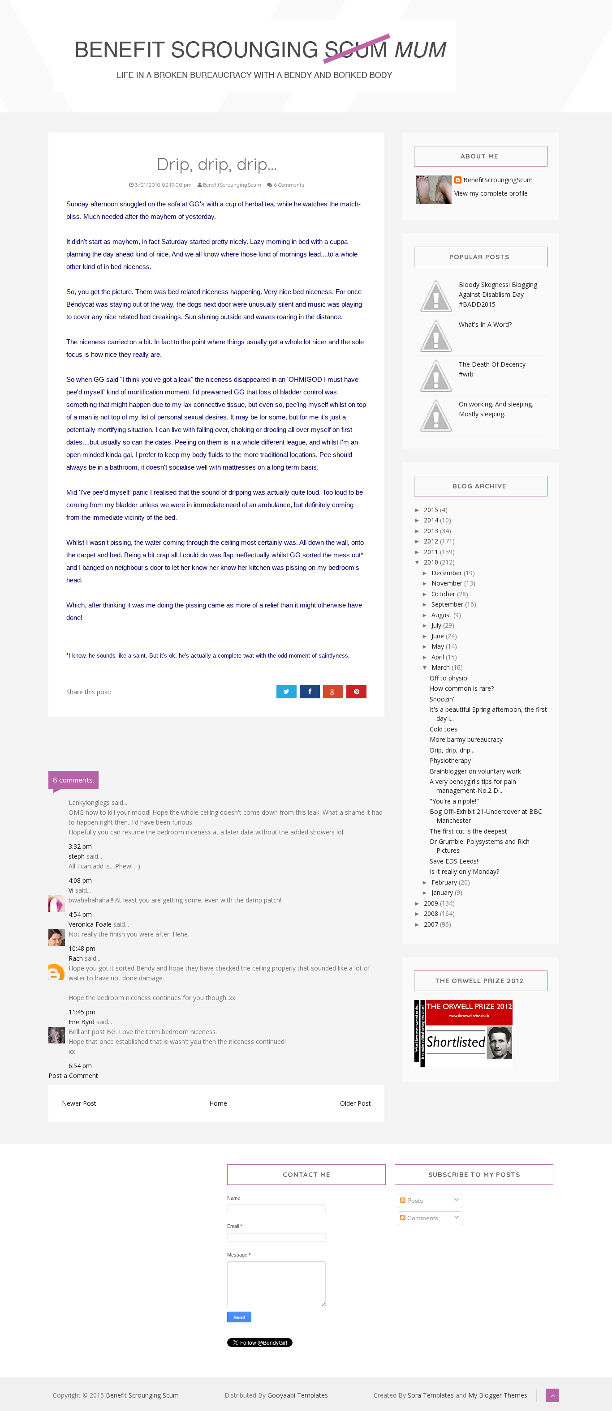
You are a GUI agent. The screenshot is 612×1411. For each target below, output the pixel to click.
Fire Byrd (82, 1022)
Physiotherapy (450, 760)
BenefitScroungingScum (498, 180)
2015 (432, 509)
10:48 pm (82, 948)
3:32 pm (80, 846)
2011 (432, 551)
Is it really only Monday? (464, 871)
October (444, 594)
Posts (414, 1200)
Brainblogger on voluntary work (475, 771)
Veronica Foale (90, 924)
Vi (71, 890)
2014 (432, 520)
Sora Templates (431, 1395)
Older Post (355, 1103)
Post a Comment (73, 1075)
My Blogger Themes (497, 1395)
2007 (432, 924)
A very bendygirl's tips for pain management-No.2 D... (473, 786)
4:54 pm (80, 914)
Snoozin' (442, 699)
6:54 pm (80, 1065)
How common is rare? (462, 688)
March (441, 667)
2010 (432, 562)
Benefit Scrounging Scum (142, 1395)
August (442, 615)
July (437, 625)
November (447, 583)
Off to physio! (449, 678)
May (438, 646)
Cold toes (443, 729)
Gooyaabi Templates (297, 1395)
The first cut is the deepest (468, 831)
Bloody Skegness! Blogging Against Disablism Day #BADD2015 (498, 294)
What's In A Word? (485, 324)
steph (77, 856)
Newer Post (79, 1103)
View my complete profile (491, 193)
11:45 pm (82, 1012)
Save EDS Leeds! (454, 861)
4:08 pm (80, 880)
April (438, 657)
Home (218, 1103)
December (447, 573)
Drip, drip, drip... (452, 750)
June (438, 636)
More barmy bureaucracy (466, 739)
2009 (432, 903)
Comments (421, 1218)
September (448, 604)
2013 (432, 530)
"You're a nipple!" (454, 801)
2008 (432, 913)
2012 (432, 541)
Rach (76, 958)
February (445, 882)
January (443, 892)
